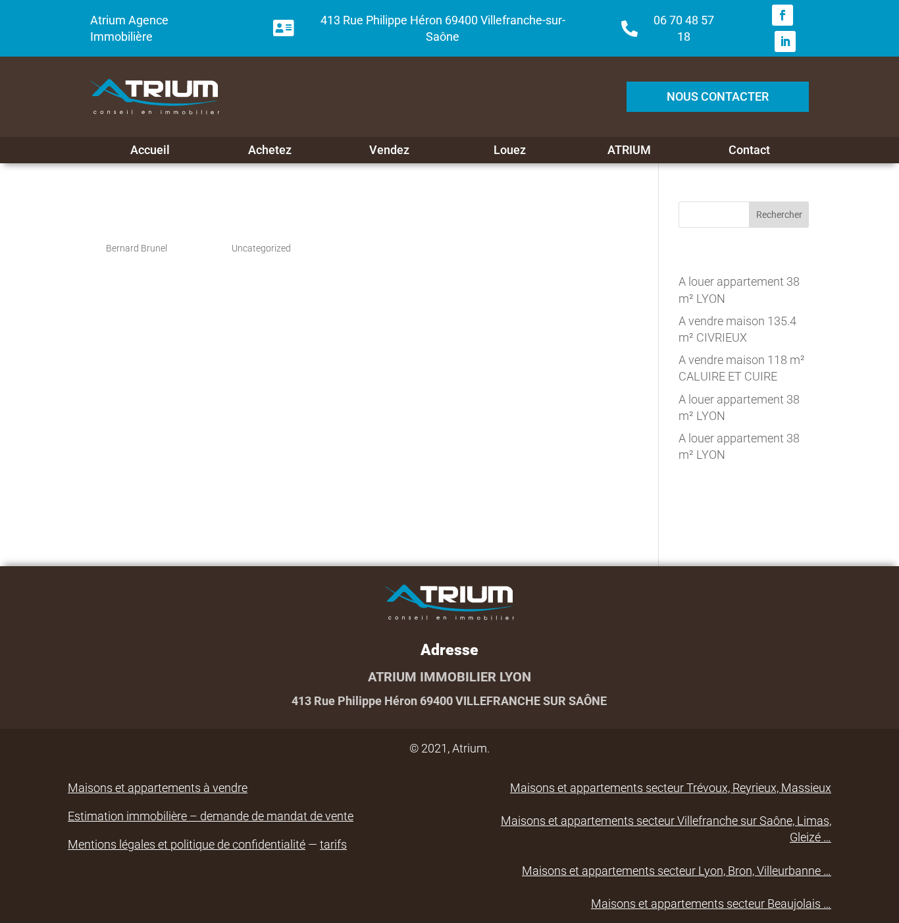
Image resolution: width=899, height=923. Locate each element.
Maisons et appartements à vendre (157, 788)
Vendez (389, 150)
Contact (749, 150)
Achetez (270, 150)
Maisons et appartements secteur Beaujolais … (711, 903)
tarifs (333, 844)
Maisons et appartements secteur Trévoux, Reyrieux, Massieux (670, 788)
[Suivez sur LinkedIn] (785, 41)
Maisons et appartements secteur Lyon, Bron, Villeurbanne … (676, 871)
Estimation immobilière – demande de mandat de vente (210, 816)
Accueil (150, 150)
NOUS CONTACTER (718, 96)
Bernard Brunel (136, 248)
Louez (510, 150)
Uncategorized (261, 248)
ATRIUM (629, 150)
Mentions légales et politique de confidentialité (186, 844)
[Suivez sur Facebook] (782, 15)
